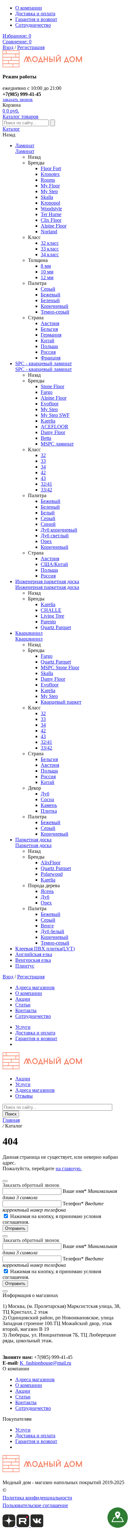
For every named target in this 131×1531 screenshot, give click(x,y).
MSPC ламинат (57, 443)
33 (43, 461)
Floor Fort (51, 168)
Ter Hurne (51, 214)
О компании (28, 8)
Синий (48, 524)
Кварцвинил (29, 633)
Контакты (26, 1010)
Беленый (50, 300)
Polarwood (52, 874)
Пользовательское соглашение (35, 1505)
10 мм (47, 271)
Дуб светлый (55, 535)
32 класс (50, 243)
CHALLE (51, 610)
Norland (49, 231)
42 (43, 472)
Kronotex (50, 174)
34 (43, 466)
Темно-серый (55, 312)
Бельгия (49, 329)
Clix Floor (51, 220)
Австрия (50, 323)
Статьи (23, 1004)
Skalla (47, 197)
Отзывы (24, 1096)
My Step (49, 191)
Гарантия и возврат (36, 19)
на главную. (69, 1168)
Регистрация (31, 47)
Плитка (49, 811)
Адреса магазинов (35, 987)
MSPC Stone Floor (60, 667)
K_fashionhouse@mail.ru (45, 1363)
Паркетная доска (33, 839)
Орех (46, 541)
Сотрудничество (33, 25)
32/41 (46, 484)
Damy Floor (53, 432)
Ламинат (24, 145)
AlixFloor (50, 862)
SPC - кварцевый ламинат (43, 363)
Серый (48, 289)
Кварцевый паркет (61, 702)
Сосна (47, 799)
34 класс (50, 254)
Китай (47, 340)
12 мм (47, 277)
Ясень (47, 891)
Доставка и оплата (35, 13)
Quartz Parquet (56, 627)
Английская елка (33, 954)
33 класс (50, 248)
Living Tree (52, 616)
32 (43, 455)
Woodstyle (51, 208)
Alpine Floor (53, 226)
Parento (48, 621)
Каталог (11, 129)
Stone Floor (52, 386)
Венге (47, 925)
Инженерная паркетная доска (47, 581)
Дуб (45, 793)
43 (43, 478)
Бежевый (50, 294)
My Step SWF (55, 415)
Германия (51, 334)
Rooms (48, 180)
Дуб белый (52, 931)
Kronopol (50, 203)
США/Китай (54, 564)
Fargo (46, 392)
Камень (49, 805)
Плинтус (24, 966)
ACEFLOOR (54, 426)
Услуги (23, 1027)
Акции (22, 999)
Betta (46, 438)
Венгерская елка (33, 960)
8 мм (46, 266)
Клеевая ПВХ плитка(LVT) (45, 948)
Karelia (48, 421)
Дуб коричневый (59, 530)
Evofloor (50, 403)
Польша (49, 346)
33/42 (46, 489)
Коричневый (54, 306)
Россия (48, 352)
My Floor (50, 185)
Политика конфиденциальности (37, 1497)
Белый (48, 512)
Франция (50, 357)
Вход (8, 47)
